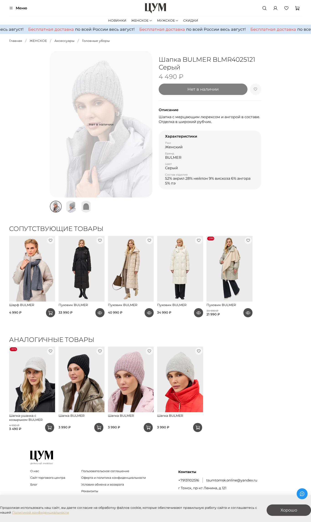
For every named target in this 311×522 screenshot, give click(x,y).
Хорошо (288, 510)
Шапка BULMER (71, 416)
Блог (33, 484)
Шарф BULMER (21, 305)
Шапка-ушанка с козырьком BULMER (26, 418)
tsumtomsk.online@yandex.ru (231, 480)
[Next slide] (146, 124)
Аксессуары (64, 41)
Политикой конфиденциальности (40, 512)
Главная (15, 41)
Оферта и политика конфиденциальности (113, 477)
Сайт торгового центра (47, 477)
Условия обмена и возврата (102, 484)
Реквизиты (89, 491)
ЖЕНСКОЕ (139, 20)
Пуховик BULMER (73, 305)
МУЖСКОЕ (166, 20)
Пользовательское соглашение (105, 471)
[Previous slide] (56, 124)
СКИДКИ (190, 20)
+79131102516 (188, 480)
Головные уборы (96, 41)
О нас (34, 471)
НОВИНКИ (117, 20)
